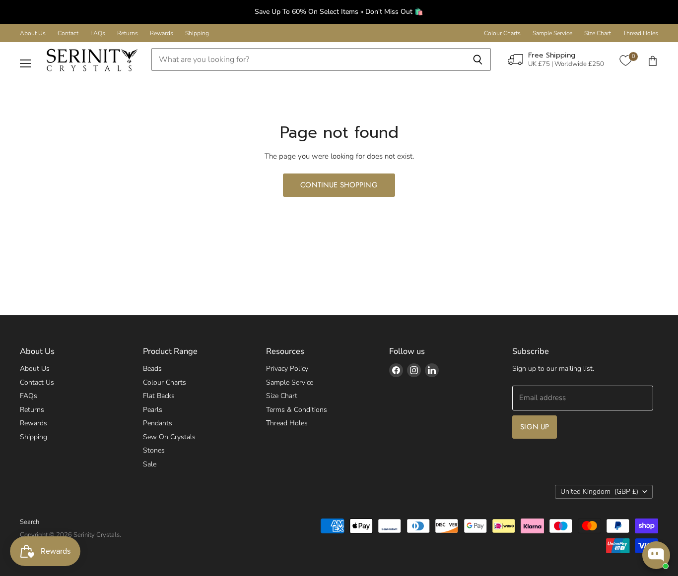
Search (29, 522)
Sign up (534, 426)
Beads (152, 368)
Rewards (161, 33)
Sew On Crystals (169, 437)
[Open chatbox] (656, 555)
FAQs (97, 33)
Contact (68, 33)
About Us (33, 33)
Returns (127, 33)
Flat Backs (159, 396)
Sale (149, 464)
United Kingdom (599, 491)
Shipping (197, 33)
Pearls (152, 409)
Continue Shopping (339, 184)
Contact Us (37, 382)
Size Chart (597, 33)
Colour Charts (502, 33)
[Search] (478, 59)
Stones (154, 450)
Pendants (157, 423)
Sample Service (552, 33)
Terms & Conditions (296, 409)
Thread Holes (640, 33)
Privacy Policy (287, 368)
